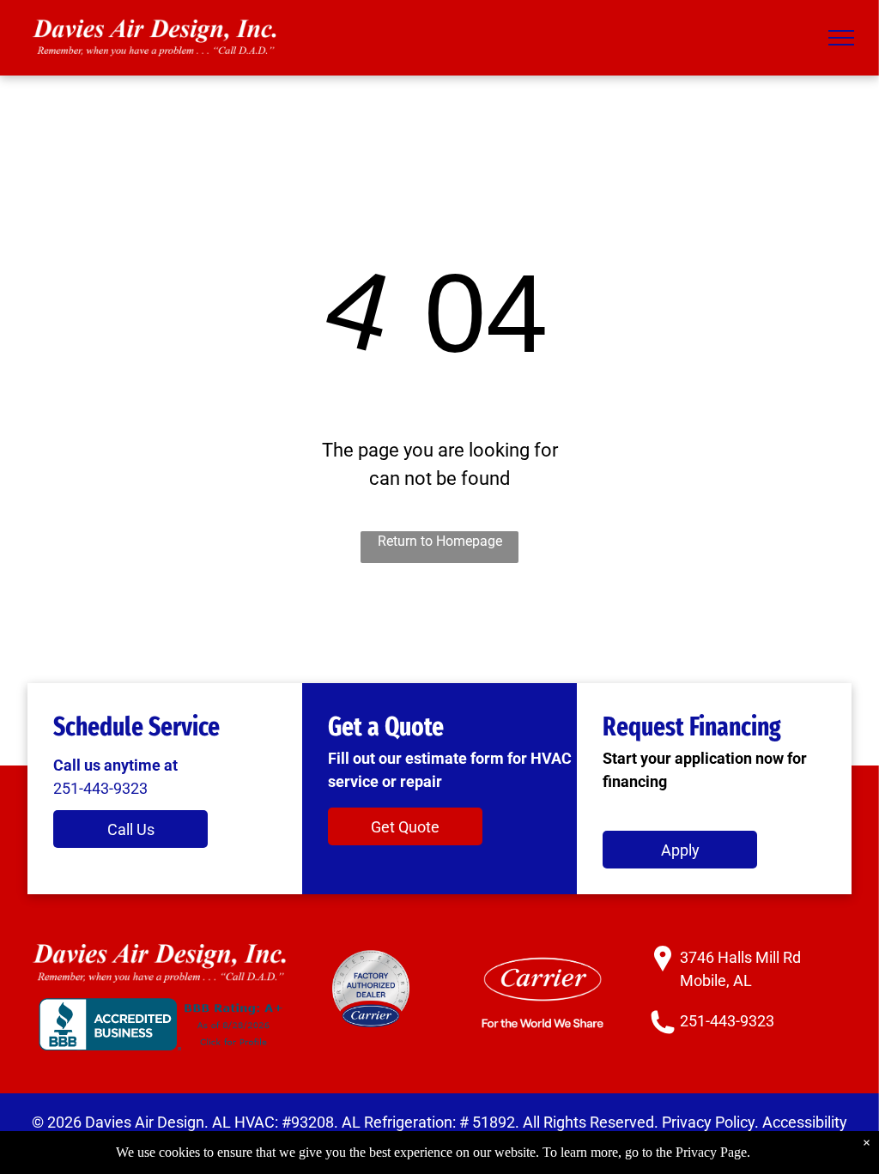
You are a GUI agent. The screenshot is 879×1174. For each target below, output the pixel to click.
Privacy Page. (713, 1152)
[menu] (841, 37)
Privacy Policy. (710, 1122)
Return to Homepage (440, 541)
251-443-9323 (100, 788)
